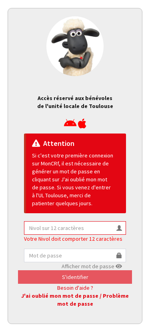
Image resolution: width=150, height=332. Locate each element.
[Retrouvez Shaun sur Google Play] (70, 125)
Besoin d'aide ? (75, 287)
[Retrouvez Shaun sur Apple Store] (82, 125)
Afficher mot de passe (89, 266)
